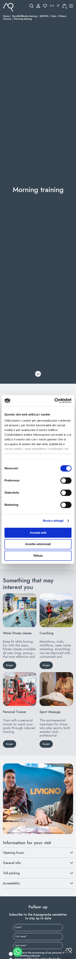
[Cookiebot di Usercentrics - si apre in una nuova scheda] (55, 400)
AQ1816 (44, 16)
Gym (53, 16)
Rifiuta (38, 555)
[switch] (61, 480)
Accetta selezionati (38, 544)
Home (6, 16)
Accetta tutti (38, 532)
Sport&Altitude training (24, 16)
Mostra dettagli (53, 520)
